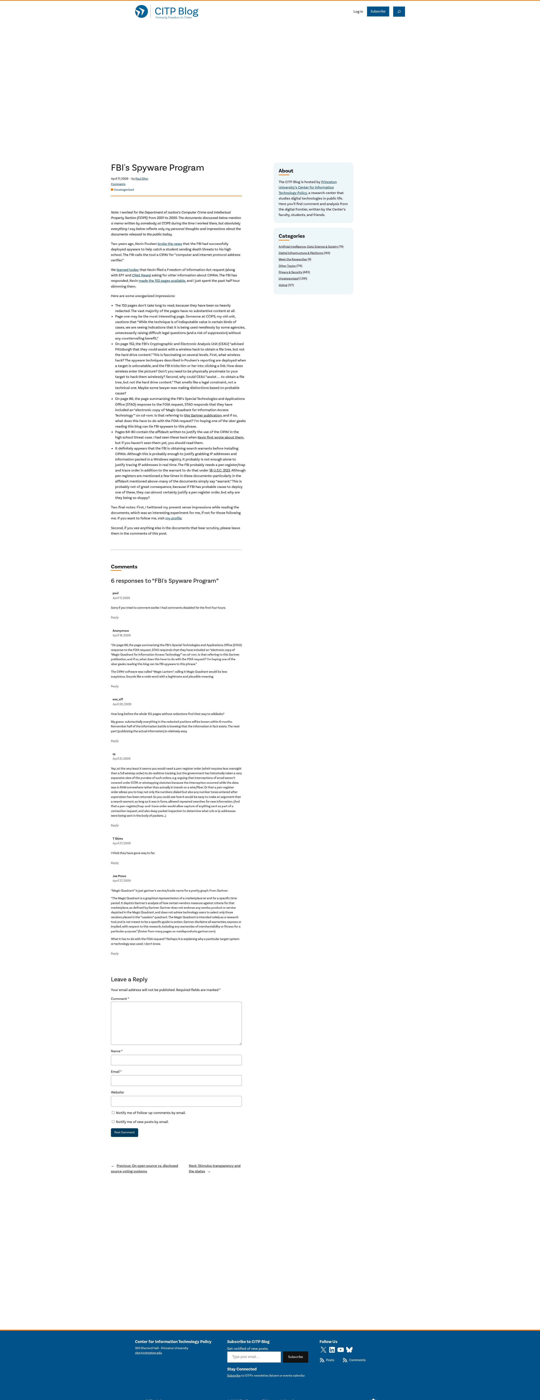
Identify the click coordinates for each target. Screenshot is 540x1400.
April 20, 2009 (122, 704)
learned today (128, 270)
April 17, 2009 (121, 598)
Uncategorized (124, 190)
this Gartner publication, (203, 415)
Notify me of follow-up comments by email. (151, 1113)
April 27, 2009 (122, 843)
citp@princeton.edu (148, 1353)
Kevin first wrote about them (220, 437)
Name (117, 1051)
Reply (115, 617)
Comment (120, 999)
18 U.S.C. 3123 (219, 470)
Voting (283, 285)
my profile (173, 518)
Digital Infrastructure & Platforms (301, 253)
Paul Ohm (141, 179)
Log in (358, 11)
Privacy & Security (290, 272)
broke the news (170, 244)
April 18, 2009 (122, 635)
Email (116, 1071)
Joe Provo (119, 876)
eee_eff (118, 699)
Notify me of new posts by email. (142, 1122)
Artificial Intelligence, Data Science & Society (308, 247)
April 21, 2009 (121, 759)
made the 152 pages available (162, 280)
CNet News (141, 275)
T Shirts (118, 839)
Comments (118, 184)
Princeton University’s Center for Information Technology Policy (308, 187)
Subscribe (378, 11)
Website (117, 1092)
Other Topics (287, 266)
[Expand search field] (399, 12)
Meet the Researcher (293, 259)
